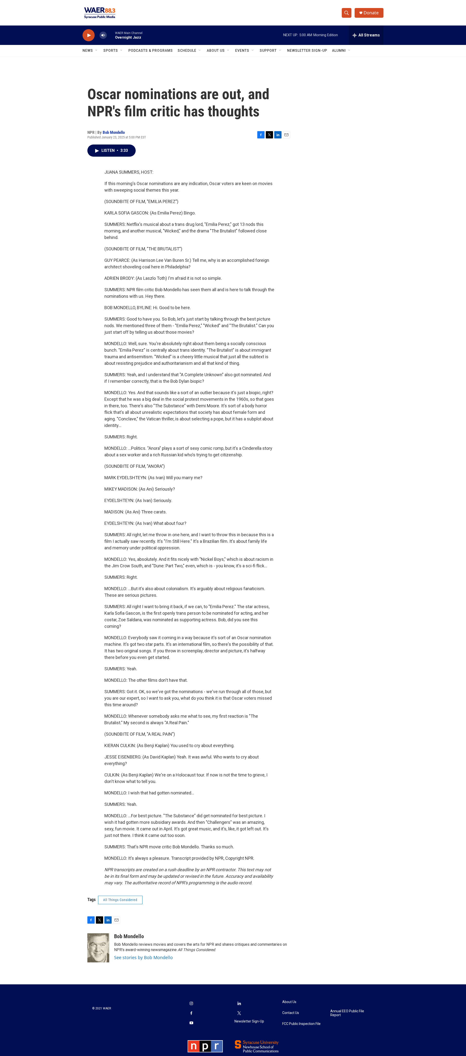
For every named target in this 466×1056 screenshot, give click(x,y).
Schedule (187, 50)
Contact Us (290, 1013)
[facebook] (191, 1013)
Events (242, 50)
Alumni (339, 50)
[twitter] (239, 1013)
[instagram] (191, 1004)
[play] (88, 35)
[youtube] (191, 1023)
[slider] (111, 35)
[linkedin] (239, 1004)
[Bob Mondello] (98, 947)
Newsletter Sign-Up (307, 50)
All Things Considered (120, 900)
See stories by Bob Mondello (143, 957)
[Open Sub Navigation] (97, 50)
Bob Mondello (114, 132)
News (88, 50)
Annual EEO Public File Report (347, 1013)
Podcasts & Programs (150, 50)
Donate (371, 12)
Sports (110, 50)
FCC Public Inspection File (301, 1024)
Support (268, 50)
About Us (216, 50)
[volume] (103, 35)
